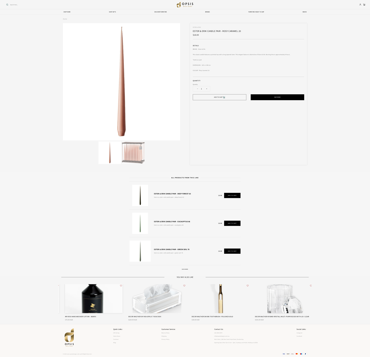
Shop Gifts (112, 12)
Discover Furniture (160, 12)
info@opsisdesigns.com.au (221, 336)
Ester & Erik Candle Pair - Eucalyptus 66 (172, 221)
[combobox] (17, 4)
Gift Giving (116, 333)
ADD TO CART (232, 195)
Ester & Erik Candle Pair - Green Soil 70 (171, 249)
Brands (207, 12)
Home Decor (116, 336)
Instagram (299, 333)
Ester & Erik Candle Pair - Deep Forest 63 (172, 194)
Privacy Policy (165, 339)
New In (305, 12)
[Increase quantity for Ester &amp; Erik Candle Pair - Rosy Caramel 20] (207, 88)
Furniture (115, 339)
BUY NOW (277, 97)
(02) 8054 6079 (218, 333)
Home (65, 19)
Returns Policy (165, 333)
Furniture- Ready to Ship (256, 12)
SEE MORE (185, 269)
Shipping (164, 336)
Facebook (299, 336)
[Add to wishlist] (117, 285)
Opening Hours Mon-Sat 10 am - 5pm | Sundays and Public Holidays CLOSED (236, 342)
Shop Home (66, 12)
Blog (114, 342)
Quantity (195, 84)
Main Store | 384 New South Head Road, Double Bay (229, 339)
